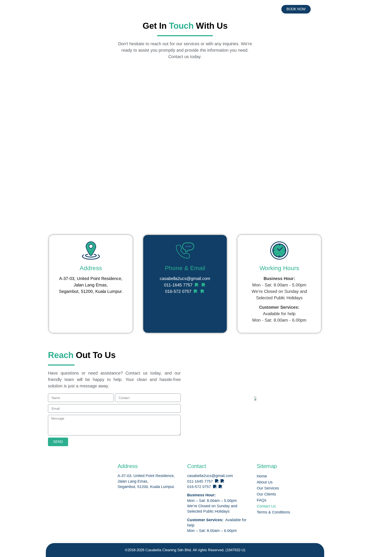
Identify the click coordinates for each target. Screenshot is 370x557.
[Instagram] (64, 479)
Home (262, 476)
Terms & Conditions (273, 512)
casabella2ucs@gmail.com (185, 278)
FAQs (261, 500)
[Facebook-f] (53, 479)
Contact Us (266, 506)
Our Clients (266, 494)
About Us (265, 482)
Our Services (268, 488)
